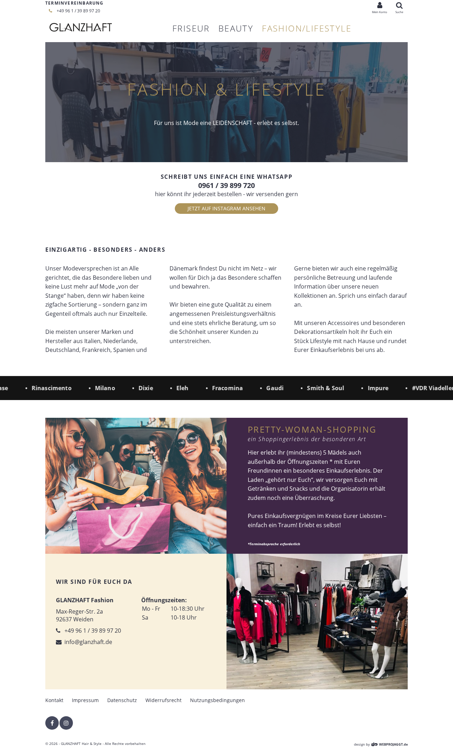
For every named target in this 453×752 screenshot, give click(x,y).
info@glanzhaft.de (88, 642)
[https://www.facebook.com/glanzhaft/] (52, 723)
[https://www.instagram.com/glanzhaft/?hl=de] (66, 723)
